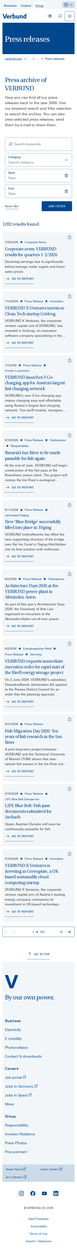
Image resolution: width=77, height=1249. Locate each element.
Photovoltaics (16, 1047)
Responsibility (16, 1125)
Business (13, 1021)
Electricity (13, 1030)
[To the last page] (69, 932)
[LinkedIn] (55, 1193)
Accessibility (39, 1226)
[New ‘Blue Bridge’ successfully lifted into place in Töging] (69, 504)
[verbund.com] (11, 981)
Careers (11, 1068)
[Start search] (60, 16)
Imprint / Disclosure (38, 1241)
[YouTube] (44, 1193)
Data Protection (38, 1218)
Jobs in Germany (19, 1086)
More (9, 1104)
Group (10, 1116)
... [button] (29, 58)
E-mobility (13, 1038)
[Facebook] (32, 1193)
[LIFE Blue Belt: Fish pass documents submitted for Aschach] (69, 788)
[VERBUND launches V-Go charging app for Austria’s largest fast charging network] (69, 360)
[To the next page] (61, 932)
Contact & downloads (23, 1056)
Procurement (16, 1152)
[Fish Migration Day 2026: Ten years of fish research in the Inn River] (69, 719)
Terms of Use (38, 1233)
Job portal (14, 1077)
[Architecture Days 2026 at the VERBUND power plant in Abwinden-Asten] (69, 574)
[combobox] (38, 160)
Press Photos (16, 1143)
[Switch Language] (50, 16)
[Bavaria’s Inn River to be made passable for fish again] (69, 435)
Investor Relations (20, 1134)
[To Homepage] (14, 16)
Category (14, 157)
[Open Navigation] (70, 16)
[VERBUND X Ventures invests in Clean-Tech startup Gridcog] (69, 296)
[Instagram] (21, 1193)
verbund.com (13, 58)
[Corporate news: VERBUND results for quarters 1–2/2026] (69, 237)
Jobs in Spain (16, 1095)
